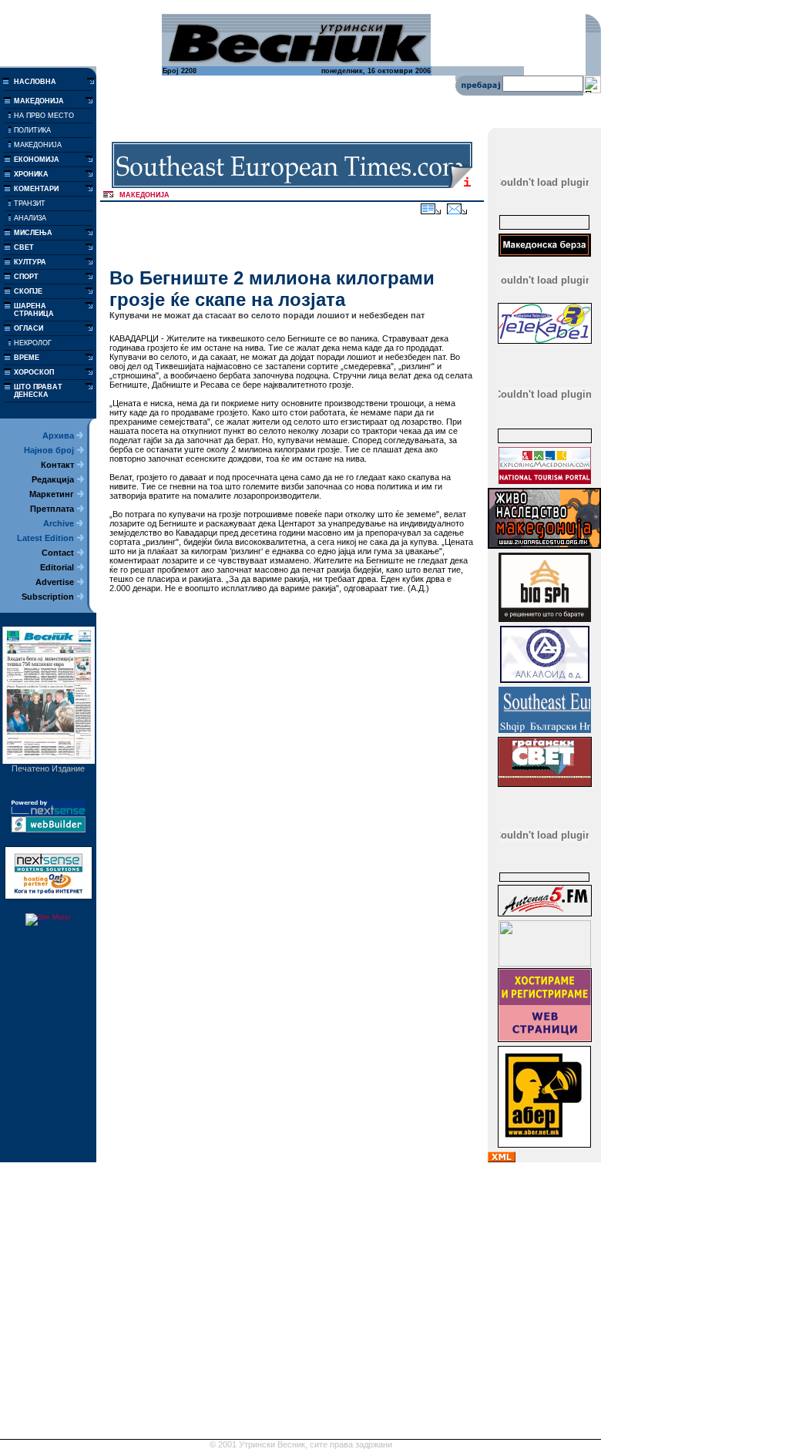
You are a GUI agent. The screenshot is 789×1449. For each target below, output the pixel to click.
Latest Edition (45, 538)
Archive (58, 523)
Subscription (48, 596)
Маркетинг (51, 494)
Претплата (52, 508)
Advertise (54, 582)
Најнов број (49, 450)
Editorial (57, 567)
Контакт (57, 464)
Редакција (53, 479)
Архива (58, 435)
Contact (58, 552)
